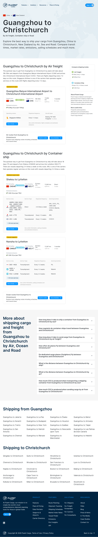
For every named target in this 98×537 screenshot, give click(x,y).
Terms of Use (37, 533)
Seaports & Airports (37, 514)
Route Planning (54, 503)
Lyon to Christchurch (82, 462)
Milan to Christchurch (35, 482)
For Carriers (69, 512)
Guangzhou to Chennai (12, 436)
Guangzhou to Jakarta (12, 417)
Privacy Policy (48, 533)
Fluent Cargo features (76, 115)
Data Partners (38, 509)
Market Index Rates (55, 513)
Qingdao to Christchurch (13, 456)
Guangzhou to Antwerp (83, 421)
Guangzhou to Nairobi (35, 429)
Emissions (52, 519)
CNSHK (13, 186)
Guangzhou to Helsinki (83, 436)
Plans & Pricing (38, 506)
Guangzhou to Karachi (12, 421)
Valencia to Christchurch (84, 475)
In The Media (85, 516)
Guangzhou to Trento (11, 425)
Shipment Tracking (55, 506)
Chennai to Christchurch (13, 462)
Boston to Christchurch (59, 469)
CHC (31, 101)
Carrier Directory (39, 518)
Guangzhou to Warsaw (36, 436)
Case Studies (85, 519)
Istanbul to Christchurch (83, 456)
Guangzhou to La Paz (35, 417)
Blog (82, 509)
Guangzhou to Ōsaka (58, 417)
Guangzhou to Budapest (36, 421)
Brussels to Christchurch (60, 482)
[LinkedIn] (4, 523)
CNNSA (13, 248)
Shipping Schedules (56, 509)
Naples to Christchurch (12, 469)
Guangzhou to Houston (59, 421)
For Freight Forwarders (69, 507)
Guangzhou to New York (37, 425)
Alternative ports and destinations (80, 111)
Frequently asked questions (78, 110)
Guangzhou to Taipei (82, 425)
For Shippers (69, 503)
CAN (11, 101)
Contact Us (84, 522)
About (82, 503)
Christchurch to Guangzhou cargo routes (82, 113)
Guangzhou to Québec (59, 425)
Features (36, 503)
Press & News (85, 513)
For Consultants (70, 515)
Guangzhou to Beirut (82, 417)
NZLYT (31, 186)
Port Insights (53, 522)
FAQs (82, 506)
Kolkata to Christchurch (12, 482)
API (50, 525)
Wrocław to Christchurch (37, 462)
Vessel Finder (53, 516)
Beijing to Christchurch (83, 469)
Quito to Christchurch (35, 456)
